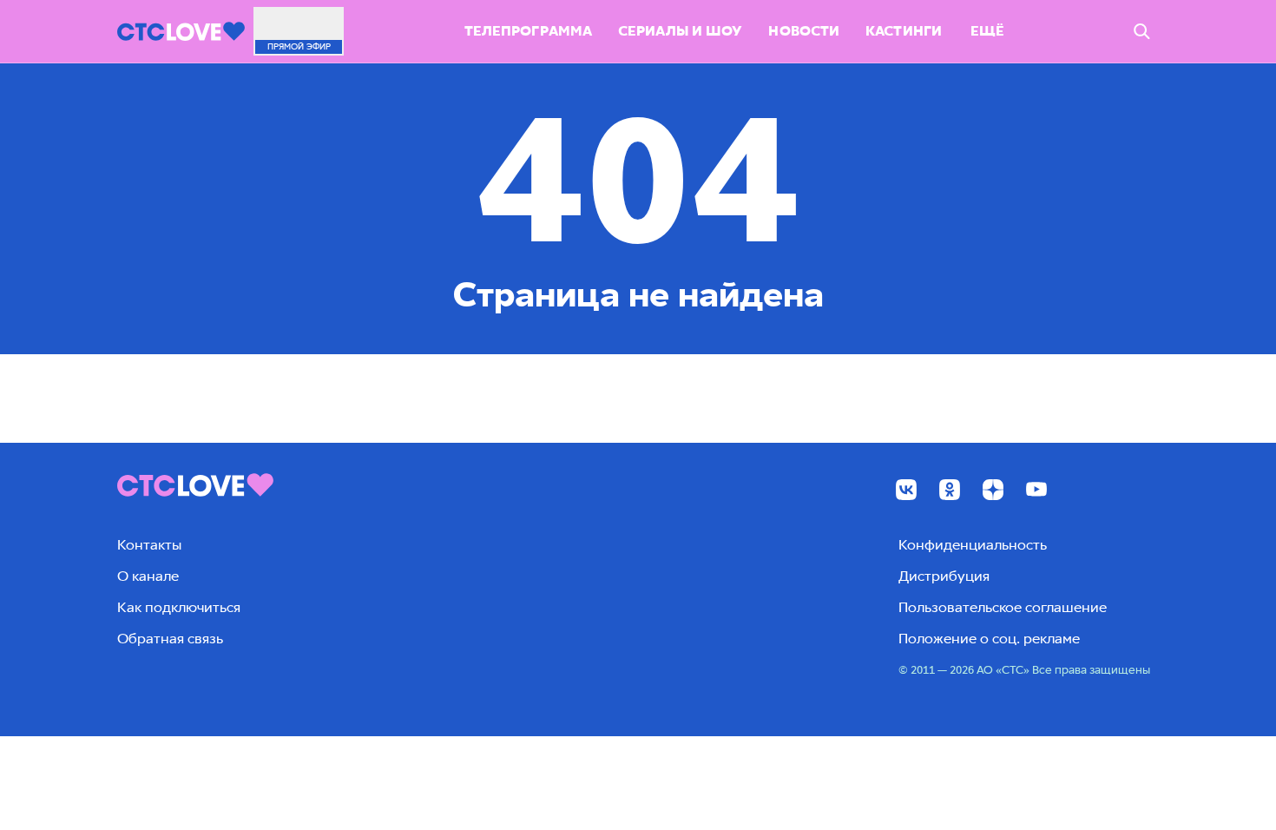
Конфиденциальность (972, 545)
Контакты (149, 545)
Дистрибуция (944, 576)
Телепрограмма (528, 31)
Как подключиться (178, 607)
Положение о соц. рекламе (989, 638)
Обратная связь (170, 638)
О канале (148, 576)
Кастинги (903, 31)
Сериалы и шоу (680, 31)
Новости (803, 31)
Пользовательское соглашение (1002, 607)
